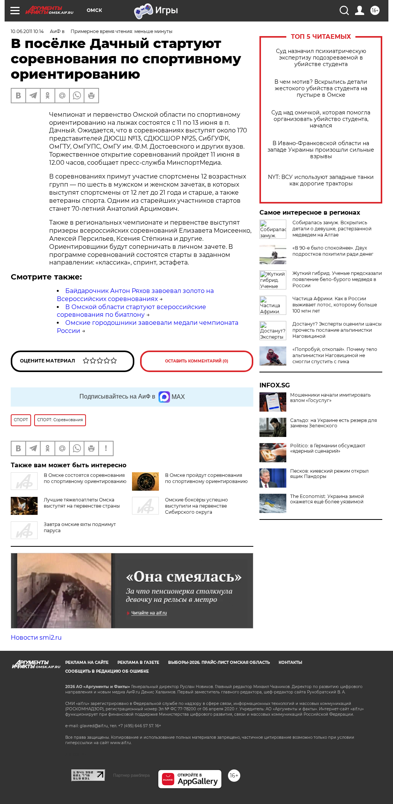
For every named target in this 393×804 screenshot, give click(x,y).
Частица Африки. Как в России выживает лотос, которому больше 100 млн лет (334, 305)
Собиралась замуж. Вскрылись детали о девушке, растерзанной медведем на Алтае (332, 229)
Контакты (290, 662)
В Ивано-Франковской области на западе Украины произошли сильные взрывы (321, 150)
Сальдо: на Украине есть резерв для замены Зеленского (333, 423)
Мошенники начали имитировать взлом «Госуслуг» (330, 397)
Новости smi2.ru (36, 637)
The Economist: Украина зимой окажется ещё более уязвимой (327, 499)
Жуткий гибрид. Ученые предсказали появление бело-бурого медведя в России (337, 279)
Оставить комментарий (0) (196, 361)
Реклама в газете (138, 662)
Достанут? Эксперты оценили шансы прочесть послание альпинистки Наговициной (336, 330)
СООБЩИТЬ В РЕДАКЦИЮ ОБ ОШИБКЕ (107, 671)
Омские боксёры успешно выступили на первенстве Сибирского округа (196, 506)
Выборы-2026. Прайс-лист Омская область (219, 662)
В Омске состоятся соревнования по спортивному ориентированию (85, 478)
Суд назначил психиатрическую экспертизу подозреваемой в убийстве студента (321, 58)
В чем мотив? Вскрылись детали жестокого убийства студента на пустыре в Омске (320, 88)
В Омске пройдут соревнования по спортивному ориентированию (206, 478)
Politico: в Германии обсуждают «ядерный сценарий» (327, 448)
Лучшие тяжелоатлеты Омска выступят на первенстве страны (82, 503)
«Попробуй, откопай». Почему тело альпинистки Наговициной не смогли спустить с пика (334, 355)
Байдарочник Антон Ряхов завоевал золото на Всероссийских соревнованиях (135, 295)
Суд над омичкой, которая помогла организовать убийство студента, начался (320, 119)
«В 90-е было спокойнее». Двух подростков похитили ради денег (332, 251)
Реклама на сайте (87, 662)
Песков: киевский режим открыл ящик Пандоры (329, 473)
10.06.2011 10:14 (27, 31)
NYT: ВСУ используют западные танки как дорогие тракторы (321, 180)
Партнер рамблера (131, 775)
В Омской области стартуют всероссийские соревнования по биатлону (131, 311)
